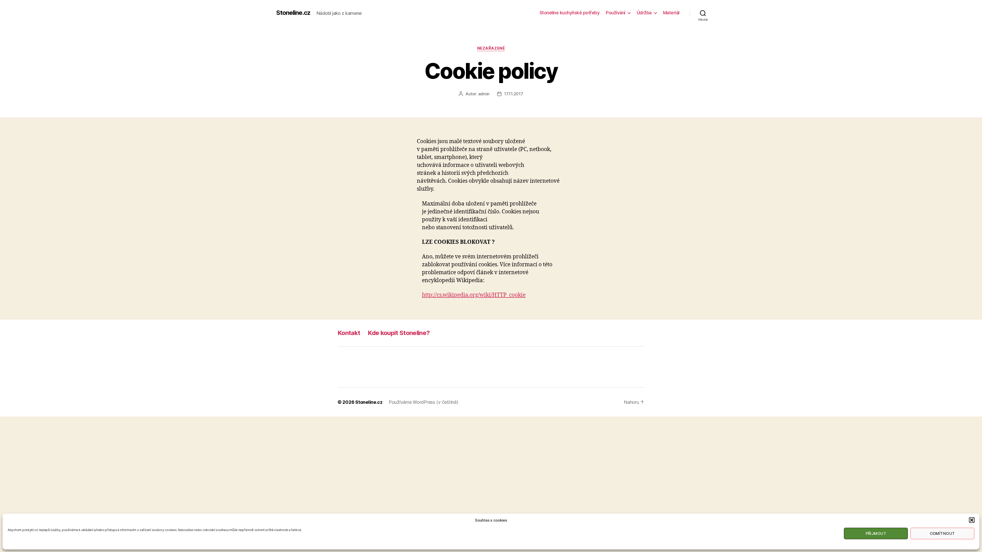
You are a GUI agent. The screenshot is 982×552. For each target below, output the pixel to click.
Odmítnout (942, 533)
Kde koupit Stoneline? (399, 333)
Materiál (671, 12)
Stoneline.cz (293, 13)
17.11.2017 (513, 93)
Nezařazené (491, 48)
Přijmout (876, 533)
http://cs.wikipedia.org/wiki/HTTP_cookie (474, 295)
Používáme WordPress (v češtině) (423, 402)
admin (484, 93)
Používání (615, 12)
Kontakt (349, 333)
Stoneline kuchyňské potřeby (570, 12)
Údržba (644, 12)
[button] (971, 520)
